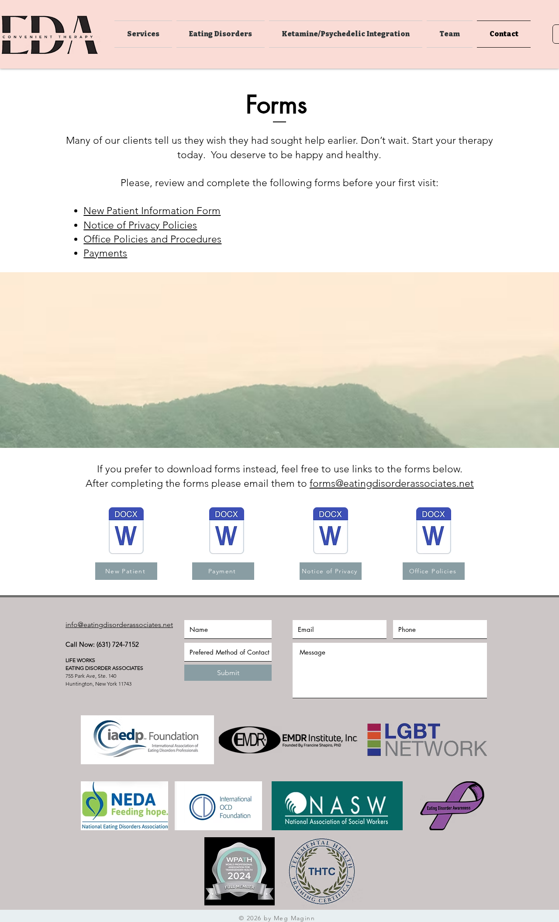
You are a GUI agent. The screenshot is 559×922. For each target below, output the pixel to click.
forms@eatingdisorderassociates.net (392, 483)
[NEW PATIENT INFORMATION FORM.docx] (126, 531)
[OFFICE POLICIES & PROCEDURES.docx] (433, 531)
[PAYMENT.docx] (226, 531)
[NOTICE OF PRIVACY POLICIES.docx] (330, 531)
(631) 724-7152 (118, 644)
